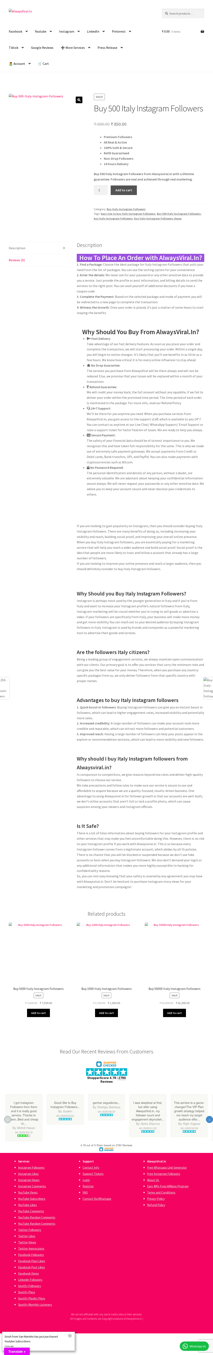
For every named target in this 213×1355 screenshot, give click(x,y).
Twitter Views (27, 1242)
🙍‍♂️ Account (17, 63)
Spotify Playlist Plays (31, 1298)
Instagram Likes (28, 1174)
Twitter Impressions (31, 1249)
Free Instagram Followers (163, 1174)
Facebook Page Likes (31, 1261)
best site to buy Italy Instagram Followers (128, 214)
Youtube (40, 31)
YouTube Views (28, 1192)
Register (88, 1186)
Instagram (66, 31)
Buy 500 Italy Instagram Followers (179, 214)
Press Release (107, 47)
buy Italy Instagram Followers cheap (158, 218)
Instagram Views (29, 1180)
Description (17, 248)
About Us (153, 1180)
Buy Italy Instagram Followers (126, 209)
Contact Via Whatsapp (97, 1199)
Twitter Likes (26, 1236)
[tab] (38, 248)
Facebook (15, 31)
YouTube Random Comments (36, 1217)
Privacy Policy (156, 1199)
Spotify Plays (26, 1292)
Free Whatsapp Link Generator (167, 1168)
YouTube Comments (31, 1211)
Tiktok (13, 47)
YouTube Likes (27, 1205)
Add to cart (123, 190)
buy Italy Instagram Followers (113, 218)
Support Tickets (93, 1174)
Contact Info (91, 1168)
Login (86, 1180)
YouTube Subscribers (31, 1199)
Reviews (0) (17, 260)
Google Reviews (42, 47)
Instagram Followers (31, 1168)
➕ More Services (73, 47)
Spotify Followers (29, 1286)
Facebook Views (28, 1273)
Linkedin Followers (30, 1280)
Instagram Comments (32, 1186)
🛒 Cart (43, 63)
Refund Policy (156, 1205)
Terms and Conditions (161, 1192)
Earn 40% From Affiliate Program (167, 1186)
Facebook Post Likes (31, 1267)
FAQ (85, 1192)
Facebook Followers (31, 1255)
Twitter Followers (29, 1230)
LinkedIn (93, 31)
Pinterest (119, 31)
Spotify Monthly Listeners (35, 1305)
